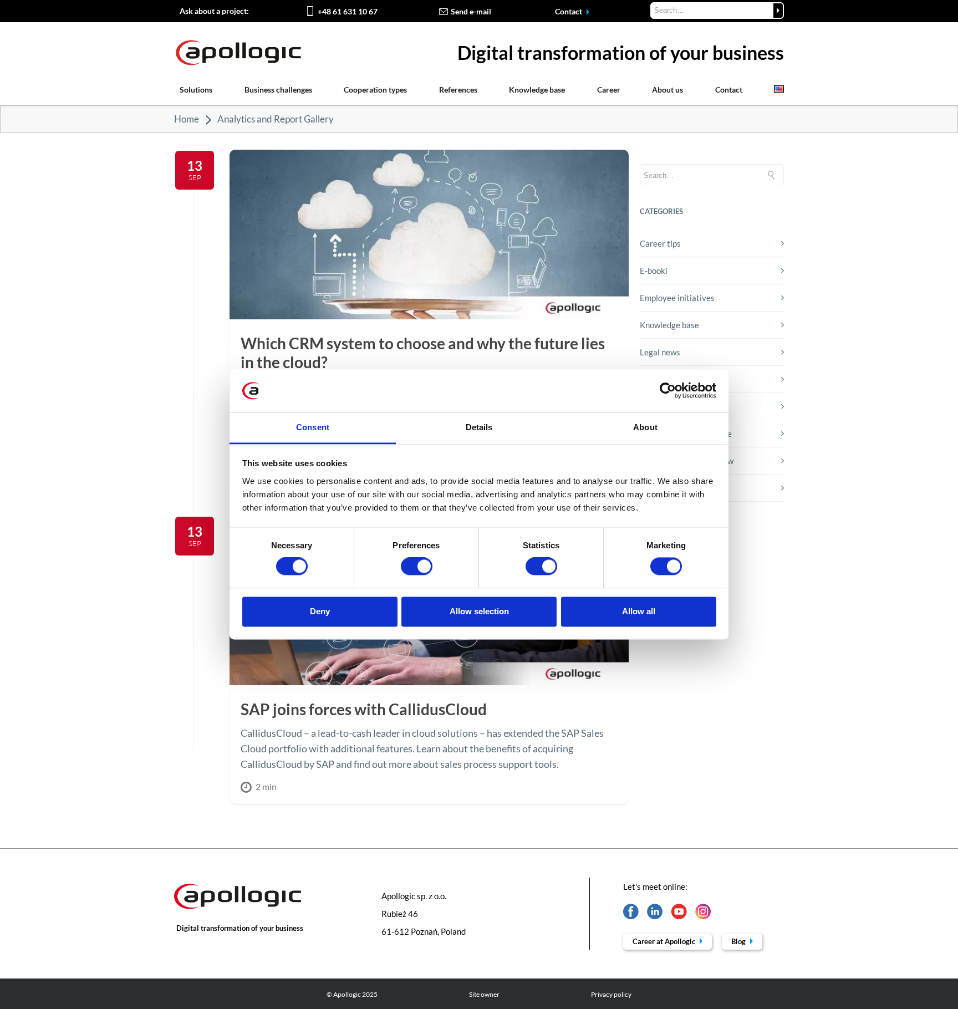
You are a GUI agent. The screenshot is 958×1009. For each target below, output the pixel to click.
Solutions (196, 89)
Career (608, 89)
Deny (320, 611)
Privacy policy (611, 994)
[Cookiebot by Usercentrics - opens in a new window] (667, 391)
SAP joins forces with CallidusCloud (364, 709)
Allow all (638, 611)
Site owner (484, 994)
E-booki (653, 271)
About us (667, 89)
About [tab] (645, 427)
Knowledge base (537, 89)
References (458, 89)
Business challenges (278, 89)
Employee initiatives (677, 298)
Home (186, 119)
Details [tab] (479, 427)
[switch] (416, 566)
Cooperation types (375, 89)
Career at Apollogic (665, 941)
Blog (739, 941)
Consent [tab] (312, 427)
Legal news (660, 352)
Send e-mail (471, 11)
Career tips (660, 243)
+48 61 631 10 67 (348, 11)
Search (778, 10)
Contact (569, 11)
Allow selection (479, 611)
